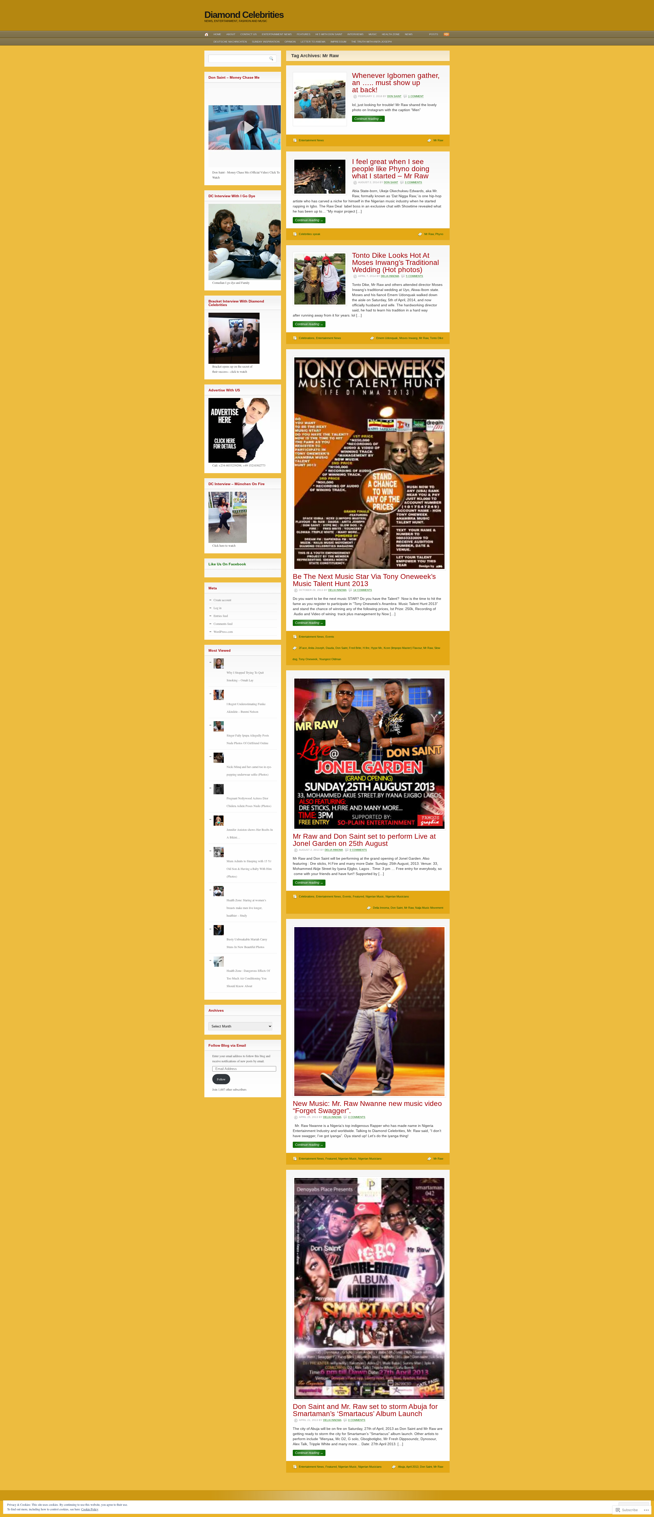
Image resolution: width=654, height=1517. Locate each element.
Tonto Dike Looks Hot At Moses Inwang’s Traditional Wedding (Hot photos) (395, 262)
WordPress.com (223, 631)
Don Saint (394, 96)
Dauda (330, 647)
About (230, 34)
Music (373, 34)
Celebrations (306, 338)
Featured (358, 896)
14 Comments (362, 590)
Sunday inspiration (265, 41)
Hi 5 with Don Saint (329, 34)
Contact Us (248, 34)
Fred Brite (355, 647)
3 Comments (413, 182)
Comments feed (223, 624)
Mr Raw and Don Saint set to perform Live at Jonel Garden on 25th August (364, 839)
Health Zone (391, 34)
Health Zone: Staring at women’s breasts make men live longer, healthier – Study (246, 907)
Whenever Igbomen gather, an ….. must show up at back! (396, 83)
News (409, 34)
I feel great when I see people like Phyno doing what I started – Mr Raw (390, 169)
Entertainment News (277, 34)
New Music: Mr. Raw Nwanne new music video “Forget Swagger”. (367, 1107)
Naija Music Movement (429, 907)
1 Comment (416, 96)
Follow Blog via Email (227, 1045)
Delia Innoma (390, 276)
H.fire (366, 647)
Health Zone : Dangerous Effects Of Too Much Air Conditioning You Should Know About (248, 978)
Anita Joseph (316, 647)
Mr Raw (438, 140)
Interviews (355, 34)
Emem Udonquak (387, 338)
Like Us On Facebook (227, 564)
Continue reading (368, 119)
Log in (217, 608)
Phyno (439, 234)
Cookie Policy (89, 1509)
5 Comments (414, 276)
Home (217, 34)
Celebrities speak (309, 234)
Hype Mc (376, 647)
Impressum (338, 41)
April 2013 (412, 1466)
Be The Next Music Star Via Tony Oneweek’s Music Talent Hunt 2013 (364, 580)
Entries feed (221, 616)
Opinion (290, 41)
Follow (221, 1079)
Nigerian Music (375, 896)
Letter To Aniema (313, 41)
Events (329, 636)
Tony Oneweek (308, 659)
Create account (222, 600)
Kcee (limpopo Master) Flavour (403, 647)
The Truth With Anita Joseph (371, 41)
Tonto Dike (436, 338)
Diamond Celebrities (244, 14)
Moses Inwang (408, 338)
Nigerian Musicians (397, 896)
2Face (303, 647)
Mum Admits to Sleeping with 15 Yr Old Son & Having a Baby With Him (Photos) (249, 868)
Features (303, 34)
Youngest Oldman (330, 659)
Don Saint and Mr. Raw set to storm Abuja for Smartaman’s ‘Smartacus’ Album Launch (365, 1410)
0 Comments (358, 849)
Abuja (401, 1466)
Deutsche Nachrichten (230, 41)
